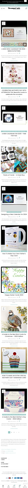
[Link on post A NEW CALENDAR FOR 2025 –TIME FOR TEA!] (14, 118)
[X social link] (13, 5)
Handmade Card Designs (7, 172)
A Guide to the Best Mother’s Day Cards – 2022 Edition (14, 418)
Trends (24, 172)
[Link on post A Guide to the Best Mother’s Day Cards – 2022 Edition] (14, 402)
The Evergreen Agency (22, 480)
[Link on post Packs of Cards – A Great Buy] (14, 160)
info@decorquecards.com (10, 453)
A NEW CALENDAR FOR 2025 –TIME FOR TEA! (14, 135)
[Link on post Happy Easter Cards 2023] (14, 280)
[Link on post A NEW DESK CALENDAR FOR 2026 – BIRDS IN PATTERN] (14, 34)
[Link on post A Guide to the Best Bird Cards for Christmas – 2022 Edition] (14, 319)
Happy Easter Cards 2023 (14, 295)
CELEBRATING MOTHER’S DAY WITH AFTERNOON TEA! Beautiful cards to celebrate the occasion (14, 92)
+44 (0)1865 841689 (9, 451)
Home (12, 16)
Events (19, 131)
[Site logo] (14, 8)
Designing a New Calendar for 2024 (14, 214)
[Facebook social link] (11, 5)
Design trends (16, 46)
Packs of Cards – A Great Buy (14, 175)
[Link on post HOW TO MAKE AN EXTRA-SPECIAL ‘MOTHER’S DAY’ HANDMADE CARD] (14, 360)
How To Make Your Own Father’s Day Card (14, 255)
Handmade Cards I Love (16, 414)
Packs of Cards (20, 172)
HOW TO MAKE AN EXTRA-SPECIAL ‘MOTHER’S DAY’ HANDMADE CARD (14, 377)
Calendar (6, 46)
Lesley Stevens (13, 53)
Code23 (7, 480)
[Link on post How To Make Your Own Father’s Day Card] (14, 238)
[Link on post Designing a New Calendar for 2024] (14, 199)
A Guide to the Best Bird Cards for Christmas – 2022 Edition (14, 335)
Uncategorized (21, 292)
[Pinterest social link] (15, 5)
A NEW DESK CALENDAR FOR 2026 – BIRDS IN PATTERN (14, 50)
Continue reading (14, 60)
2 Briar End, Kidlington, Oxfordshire (8, 449)
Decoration (10, 46)
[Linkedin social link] (17, 5)
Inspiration (21, 46)
